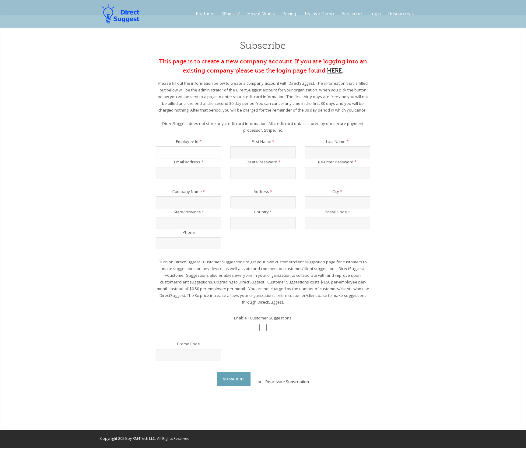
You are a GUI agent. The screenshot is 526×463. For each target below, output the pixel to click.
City (337, 191)
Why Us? (231, 13)
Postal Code (337, 212)
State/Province (189, 212)
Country (263, 212)
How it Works (261, 13)
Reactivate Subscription (287, 381)
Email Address (188, 162)
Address (263, 191)
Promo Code (188, 344)
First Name (263, 141)
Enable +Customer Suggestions (263, 318)
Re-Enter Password (337, 162)
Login (375, 13)
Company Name (188, 191)
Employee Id (189, 141)
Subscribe (352, 13)
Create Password (262, 162)
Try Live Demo (319, 13)
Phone (189, 232)
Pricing (289, 13)
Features (205, 13)
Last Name (337, 141)
